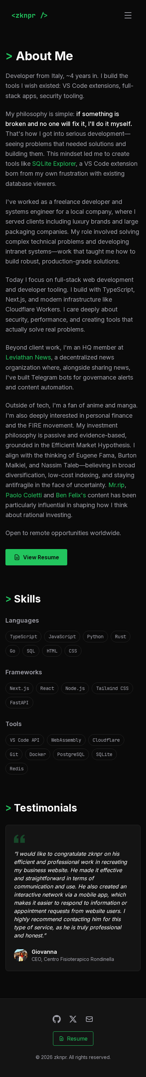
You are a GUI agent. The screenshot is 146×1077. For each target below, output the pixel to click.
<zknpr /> (29, 15)
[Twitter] (73, 1019)
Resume (77, 1038)
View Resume (41, 557)
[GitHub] (57, 1019)
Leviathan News (28, 357)
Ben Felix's (71, 495)
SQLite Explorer (54, 163)
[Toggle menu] (128, 15)
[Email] (89, 1019)
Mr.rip (116, 484)
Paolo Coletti (23, 495)
